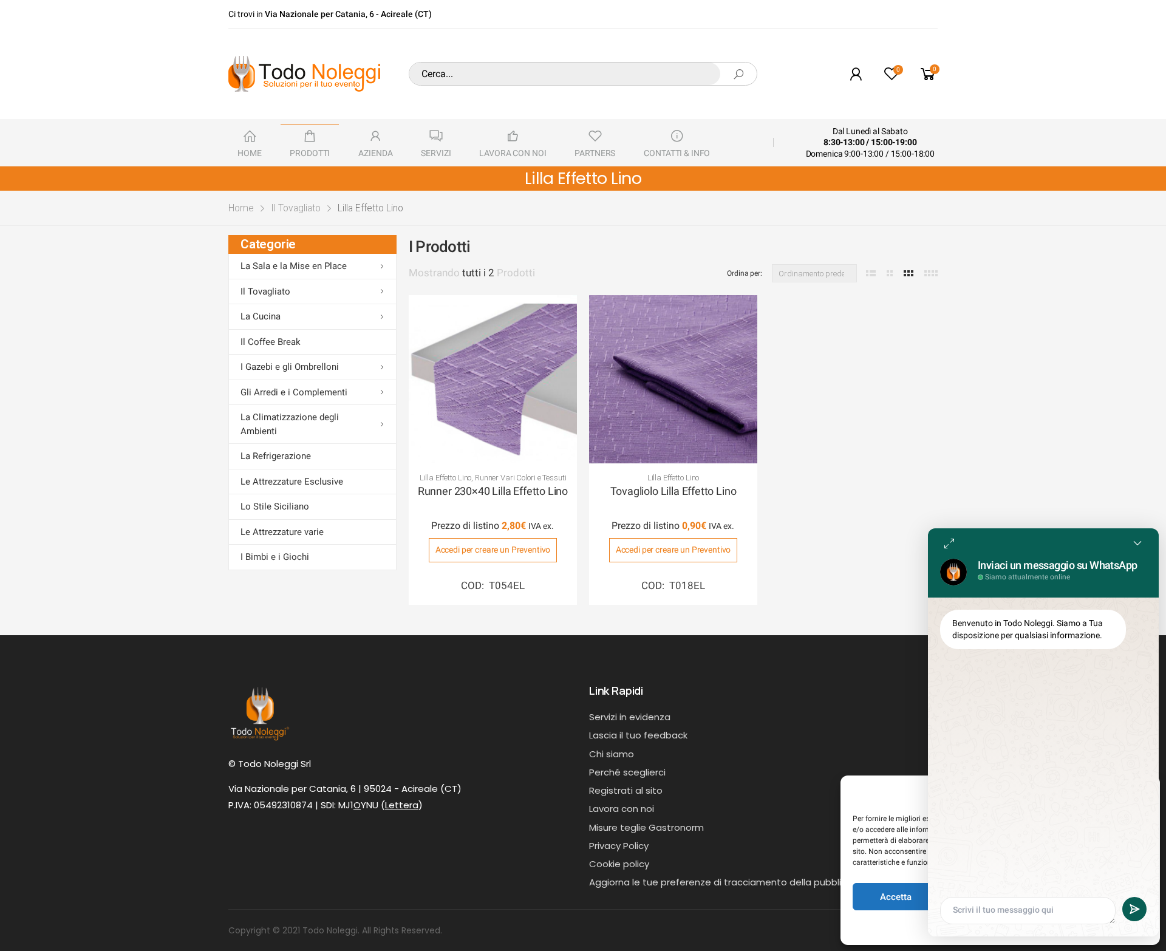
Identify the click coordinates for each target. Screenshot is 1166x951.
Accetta (896, 896)
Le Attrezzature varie (282, 532)
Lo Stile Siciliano (274, 506)
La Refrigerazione (275, 456)
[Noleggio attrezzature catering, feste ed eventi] (304, 74)
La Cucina (260, 316)
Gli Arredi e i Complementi (293, 392)
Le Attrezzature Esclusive (291, 481)
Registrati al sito (626, 790)
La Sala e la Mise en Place (293, 266)
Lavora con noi (621, 808)
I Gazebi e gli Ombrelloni (289, 366)
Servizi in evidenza (629, 717)
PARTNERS (594, 153)
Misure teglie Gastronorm (646, 827)
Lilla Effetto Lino (446, 477)
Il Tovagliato (296, 208)
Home (241, 208)
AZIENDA (375, 153)
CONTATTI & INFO (677, 153)
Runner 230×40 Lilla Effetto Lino (493, 491)
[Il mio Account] (856, 74)
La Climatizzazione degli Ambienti (289, 424)
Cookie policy (619, 863)
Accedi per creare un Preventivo (493, 549)
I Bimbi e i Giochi (274, 556)
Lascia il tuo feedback (638, 735)
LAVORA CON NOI (512, 153)
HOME (249, 153)
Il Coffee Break (270, 341)
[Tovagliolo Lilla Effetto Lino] (673, 379)
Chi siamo (611, 754)
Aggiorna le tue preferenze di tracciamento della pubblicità (724, 882)
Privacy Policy (619, 845)
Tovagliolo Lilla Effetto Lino (673, 491)
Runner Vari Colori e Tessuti (520, 477)
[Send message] (1134, 909)
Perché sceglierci (627, 772)
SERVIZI (436, 153)
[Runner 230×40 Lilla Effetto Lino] (493, 379)
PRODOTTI (310, 153)
